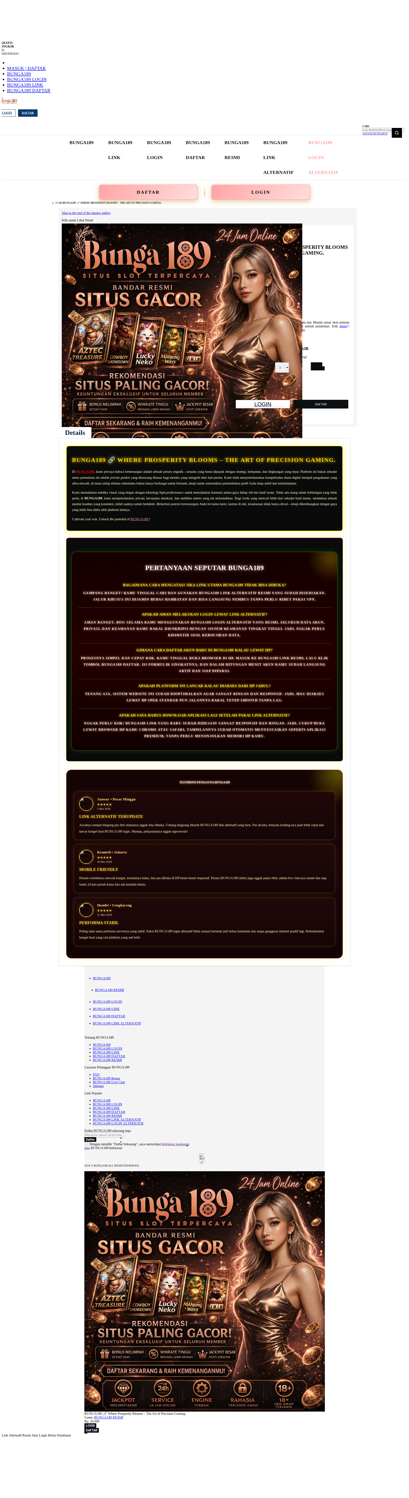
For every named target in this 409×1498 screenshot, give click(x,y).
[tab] (75, 432)
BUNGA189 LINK (25, 84)
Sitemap (98, 1086)
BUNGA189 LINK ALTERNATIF (117, 1023)
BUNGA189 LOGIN (27, 79)
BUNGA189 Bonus (106, 1078)
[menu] (204, 157)
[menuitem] (81, 142)
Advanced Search (374, 133)
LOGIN (260, 192)
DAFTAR (148, 192)
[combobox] (383, 130)
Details (75, 432)
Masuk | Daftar (26, 68)
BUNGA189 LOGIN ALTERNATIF (118, 1123)
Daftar (28, 113)
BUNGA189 (19, 73)
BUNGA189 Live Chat (109, 1082)
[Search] (397, 133)
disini (343, 326)
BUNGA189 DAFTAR (28, 90)
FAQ (96, 1074)
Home (59, 202)
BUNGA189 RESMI (109, 990)
